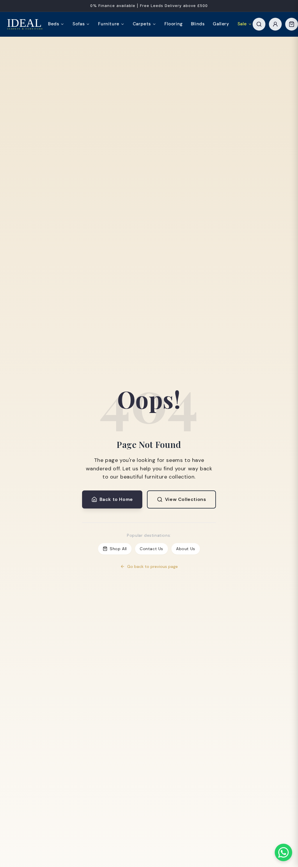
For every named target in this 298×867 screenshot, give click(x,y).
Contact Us (151, 548)
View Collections (185, 499)
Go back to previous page (152, 566)
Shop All (118, 548)
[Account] (275, 24)
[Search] (259, 24)
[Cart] (291, 24)
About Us (185, 548)
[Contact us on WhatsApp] (283, 852)
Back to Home (116, 499)
